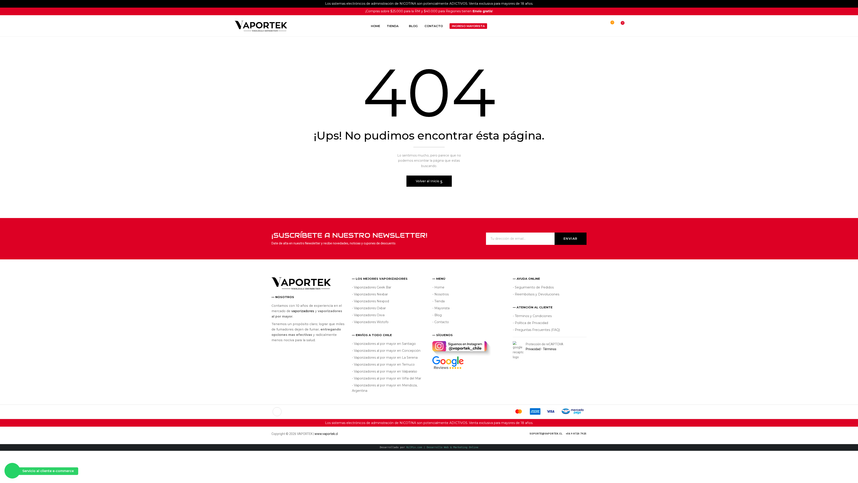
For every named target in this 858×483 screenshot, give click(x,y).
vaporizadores (302, 311)
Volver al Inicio (428, 181)
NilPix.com (442, 447)
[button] (618, 26)
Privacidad (533, 349)
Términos (549, 349)
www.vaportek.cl (326, 434)
